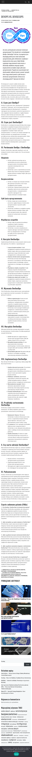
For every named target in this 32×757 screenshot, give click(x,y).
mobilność (16, 726)
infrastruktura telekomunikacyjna (9, 721)
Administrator (8, 22)
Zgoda (16, 754)
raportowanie (16, 732)
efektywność (20, 717)
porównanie (24, 575)
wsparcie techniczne (21, 737)
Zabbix (24, 740)
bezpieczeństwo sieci (6, 717)
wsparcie (13, 737)
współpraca (4, 577)
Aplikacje (13, 569)
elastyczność (6, 719)
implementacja (5, 575)
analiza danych (5, 711)
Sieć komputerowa (25, 732)
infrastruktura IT (22, 719)
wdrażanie (26, 735)
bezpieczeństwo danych (22, 714)
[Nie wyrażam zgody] (30, 751)
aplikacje (13, 711)
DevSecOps (18, 574)
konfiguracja (22, 724)
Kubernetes (9, 726)
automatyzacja (6, 572)
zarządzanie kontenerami (24, 742)
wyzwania (11, 577)
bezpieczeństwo (15, 572)
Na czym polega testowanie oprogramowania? (10, 617)
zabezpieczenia (4, 742)
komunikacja (13, 724)
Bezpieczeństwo (21, 569)
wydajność (12, 740)
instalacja (26, 721)
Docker (14, 717)
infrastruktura (14, 719)
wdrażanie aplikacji (6, 737)
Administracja (6, 569)
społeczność (16, 735)
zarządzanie (16, 742)
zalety (10, 742)
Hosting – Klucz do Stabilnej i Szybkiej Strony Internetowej (16, 599)
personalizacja (24, 730)
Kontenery (4, 571)
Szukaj (3, 661)
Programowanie (11, 571)
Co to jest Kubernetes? (8, 634)
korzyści (12, 575)
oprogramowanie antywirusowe (7, 730)
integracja (5, 724)
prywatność (9, 732)
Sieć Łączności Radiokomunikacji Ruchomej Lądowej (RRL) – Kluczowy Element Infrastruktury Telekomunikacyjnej (14, 686)
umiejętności (21, 735)
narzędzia (17, 575)
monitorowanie (22, 726)
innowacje (21, 721)
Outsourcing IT (17, 731)
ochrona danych (13, 729)
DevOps (13, 574)
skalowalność (7, 735)
